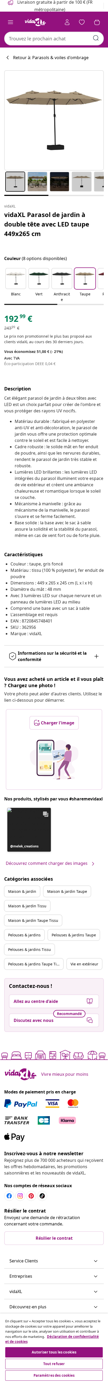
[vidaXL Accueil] (35, 22)
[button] (15, 285)
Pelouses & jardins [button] (24, 934)
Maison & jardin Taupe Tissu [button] (33, 920)
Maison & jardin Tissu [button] (27, 905)
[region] (54, 1347)
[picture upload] (54, 759)
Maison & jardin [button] (22, 891)
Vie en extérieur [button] (84, 963)
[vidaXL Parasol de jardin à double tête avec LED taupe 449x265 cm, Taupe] (54, 120)
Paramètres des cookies (54, 1375)
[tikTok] (42, 1196)
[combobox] (54, 38)
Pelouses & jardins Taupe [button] (74, 934)
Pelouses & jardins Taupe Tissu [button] (35, 963)
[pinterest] (31, 1196)
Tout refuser (54, 1363)
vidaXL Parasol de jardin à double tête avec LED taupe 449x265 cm (46, 224)
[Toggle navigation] (10, 22)
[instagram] (20, 1196)
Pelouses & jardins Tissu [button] (29, 949)
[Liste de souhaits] (82, 22)
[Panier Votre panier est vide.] (97, 22)
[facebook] (9, 1196)
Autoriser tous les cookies (54, 1352)
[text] (18, 320)
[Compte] (67, 22)
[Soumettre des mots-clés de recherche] (96, 38)
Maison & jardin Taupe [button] (67, 891)
